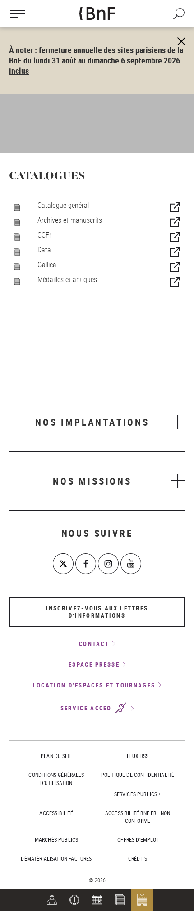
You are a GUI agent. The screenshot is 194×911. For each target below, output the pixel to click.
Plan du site (56, 755)
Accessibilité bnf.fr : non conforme (137, 816)
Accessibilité (56, 813)
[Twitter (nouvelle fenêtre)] (63, 563)
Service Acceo (87, 709)
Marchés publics (56, 839)
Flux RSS (137, 755)
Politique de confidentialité (137, 774)
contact (94, 644)
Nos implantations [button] (92, 422)
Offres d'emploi (137, 839)
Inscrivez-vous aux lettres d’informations (97, 611)
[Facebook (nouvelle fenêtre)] (85, 563)
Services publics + (138, 794)
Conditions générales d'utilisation (56, 778)
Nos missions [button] (92, 481)
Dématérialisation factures (56, 858)
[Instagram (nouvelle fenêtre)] (108, 563)
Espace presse (94, 664)
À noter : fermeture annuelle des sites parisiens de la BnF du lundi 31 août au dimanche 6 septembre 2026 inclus (96, 60)
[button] (74, 900)
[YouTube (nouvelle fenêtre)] (130, 563)
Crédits (137, 858)
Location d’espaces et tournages (94, 685)
